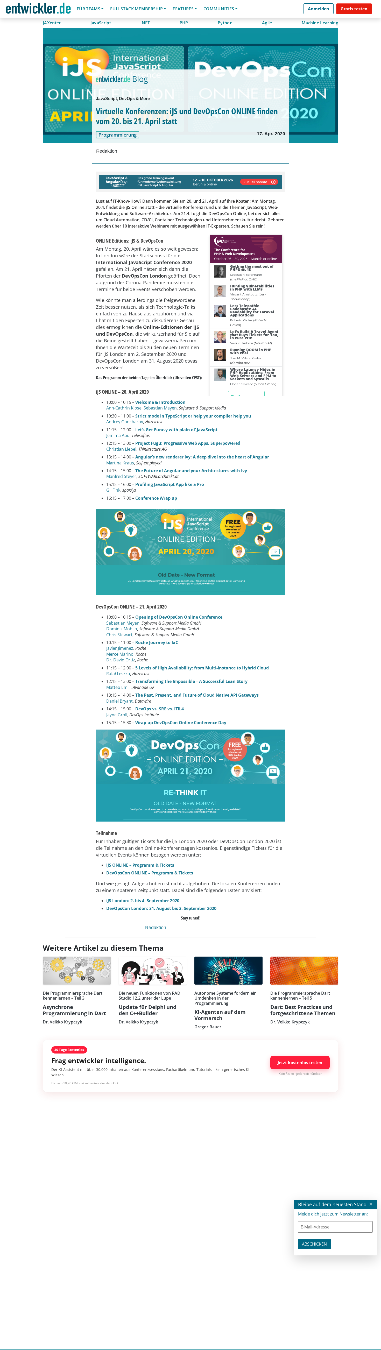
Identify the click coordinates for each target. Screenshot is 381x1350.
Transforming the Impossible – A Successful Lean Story (191, 681)
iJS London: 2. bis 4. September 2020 (142, 900)
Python (225, 23)
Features (183, 9)
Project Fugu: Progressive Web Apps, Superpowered (187, 443)
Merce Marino (119, 654)
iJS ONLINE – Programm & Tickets (140, 865)
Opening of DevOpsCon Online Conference (178, 617)
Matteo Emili (118, 687)
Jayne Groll (116, 715)
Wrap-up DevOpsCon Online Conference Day (180, 722)
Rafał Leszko (118, 673)
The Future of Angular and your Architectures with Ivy (191, 470)
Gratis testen (354, 9)
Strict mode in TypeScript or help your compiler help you (193, 416)
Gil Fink (113, 490)
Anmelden (318, 9)
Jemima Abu (118, 435)
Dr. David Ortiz (120, 660)
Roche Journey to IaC (156, 642)
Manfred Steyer (121, 476)
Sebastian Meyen (160, 408)
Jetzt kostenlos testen (300, 1062)
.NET (145, 23)
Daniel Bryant (119, 701)
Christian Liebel (121, 449)
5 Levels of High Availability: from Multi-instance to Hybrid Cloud (202, 668)
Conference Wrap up (156, 498)
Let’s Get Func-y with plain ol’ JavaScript (176, 430)
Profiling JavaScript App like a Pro (169, 484)
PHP (184, 23)
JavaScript (100, 23)
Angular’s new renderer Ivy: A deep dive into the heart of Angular (202, 457)
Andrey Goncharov (124, 422)
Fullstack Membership (136, 9)
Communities (218, 9)
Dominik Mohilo (121, 629)
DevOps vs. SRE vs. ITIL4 (159, 709)
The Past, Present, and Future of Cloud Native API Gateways (197, 695)
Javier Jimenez (119, 648)
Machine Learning (320, 23)
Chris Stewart (119, 635)
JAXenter (52, 23)
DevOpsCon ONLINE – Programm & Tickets (149, 873)
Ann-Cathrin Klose (124, 408)
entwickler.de (38, 10)
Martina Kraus (120, 463)
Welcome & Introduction (160, 402)
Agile (267, 23)
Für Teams (88, 9)
